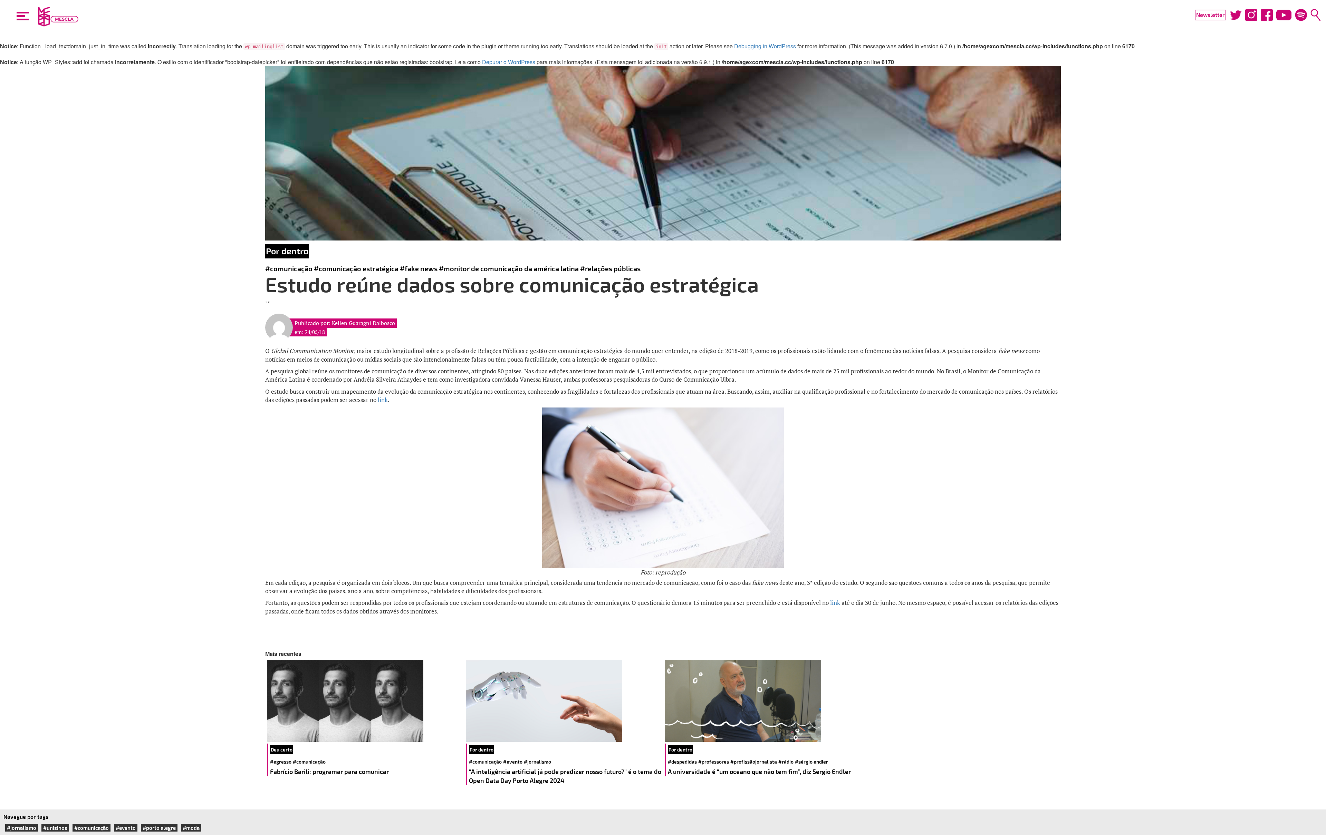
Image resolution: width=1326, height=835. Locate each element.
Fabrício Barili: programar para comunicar (330, 771)
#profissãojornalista (753, 762)
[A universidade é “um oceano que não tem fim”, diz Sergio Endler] (762, 701)
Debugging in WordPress (765, 46)
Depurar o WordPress (508, 62)
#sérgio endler (811, 762)
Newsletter (1210, 14)
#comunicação (289, 268)
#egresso (280, 762)
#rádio (786, 762)
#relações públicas (610, 268)
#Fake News (419, 268)
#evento (512, 762)
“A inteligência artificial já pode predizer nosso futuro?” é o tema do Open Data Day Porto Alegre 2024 (565, 776)
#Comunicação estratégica (356, 268)
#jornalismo (537, 762)
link (383, 400)
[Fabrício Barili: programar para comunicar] (364, 701)
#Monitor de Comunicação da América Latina (509, 268)
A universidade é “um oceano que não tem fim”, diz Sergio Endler (759, 771)
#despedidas (682, 762)
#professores (713, 762)
